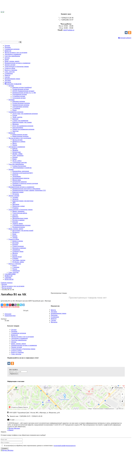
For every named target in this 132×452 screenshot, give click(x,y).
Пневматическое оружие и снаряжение (24, 345)
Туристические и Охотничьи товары (23, 349)
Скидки (53, 320)
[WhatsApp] (18, 305)
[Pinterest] (10, 305)
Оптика (13, 342)
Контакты (54, 322)
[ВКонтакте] (2, 305)
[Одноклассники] (129, 33)
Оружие (14, 329)
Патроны (14, 331)
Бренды (53, 310)
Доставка (54, 311)
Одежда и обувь (16, 350)
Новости (54, 318)
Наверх (10, 430)
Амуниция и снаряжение (19, 338)
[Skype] (21, 305)
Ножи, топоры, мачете (18, 343)
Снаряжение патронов (18, 333)
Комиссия (14, 335)
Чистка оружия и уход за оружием (22, 336)
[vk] (126, 33)
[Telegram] (23, 305)
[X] (13, 305)
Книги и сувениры (17, 352)
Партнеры (54, 315)
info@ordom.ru (68, 30)
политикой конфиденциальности (65, 445)
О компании (55, 317)
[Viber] (15, 305)
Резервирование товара (58, 313)
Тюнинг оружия (16, 347)
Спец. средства (16, 354)
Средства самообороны (19, 340)
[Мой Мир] (7, 305)
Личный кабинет (125, 38)
